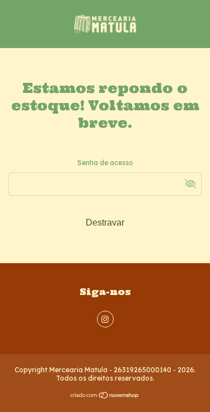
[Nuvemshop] (105, 396)
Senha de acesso (105, 162)
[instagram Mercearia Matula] (105, 319)
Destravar (105, 222)
